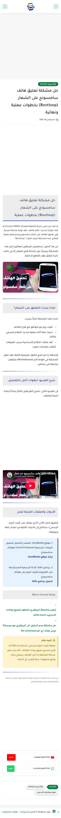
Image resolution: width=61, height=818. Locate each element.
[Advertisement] (30, 46)
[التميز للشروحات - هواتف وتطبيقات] (30, 6)
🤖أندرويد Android (48, 84)
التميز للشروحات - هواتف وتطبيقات (18, 812)
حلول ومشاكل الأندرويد (46, 793)
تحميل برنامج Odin (42, 581)
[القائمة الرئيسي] (56, 6)
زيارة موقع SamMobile (40, 557)
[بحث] (5, 6)
